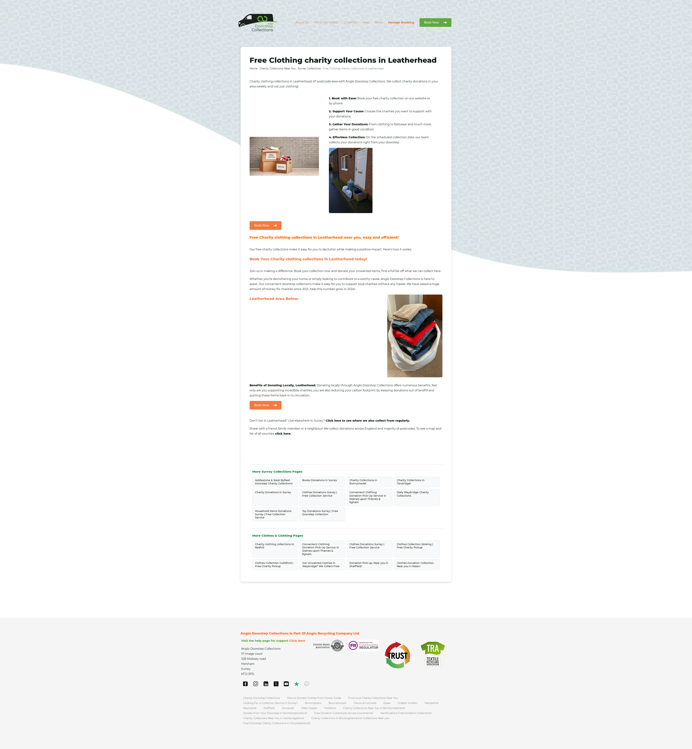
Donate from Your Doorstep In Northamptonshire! (275, 713)
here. (437, 271)
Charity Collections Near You (278, 68)
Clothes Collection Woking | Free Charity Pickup (415, 546)
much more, (423, 124)
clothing (267, 81)
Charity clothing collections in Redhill (274, 546)
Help (365, 22)
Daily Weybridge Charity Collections (413, 494)
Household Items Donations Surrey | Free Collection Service (273, 514)
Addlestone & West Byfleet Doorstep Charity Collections (273, 482)
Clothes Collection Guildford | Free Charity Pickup (274, 564)
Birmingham (313, 703)
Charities (350, 22)
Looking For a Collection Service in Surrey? (270, 703)
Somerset (288, 708)
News (379, 22)
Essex (386, 703)
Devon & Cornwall (365, 703)
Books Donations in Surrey (319, 480)
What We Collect (326, 22)
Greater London (407, 703)
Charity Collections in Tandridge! (411, 482)
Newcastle (249, 708)
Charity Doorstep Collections (261, 698)
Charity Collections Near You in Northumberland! (374, 708)
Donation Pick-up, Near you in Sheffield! (368, 564)
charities (388, 111)
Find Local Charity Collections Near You (373, 698)
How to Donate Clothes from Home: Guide (314, 698)
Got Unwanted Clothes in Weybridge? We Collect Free (321, 564)
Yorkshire (330, 708)
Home (253, 68)
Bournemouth (338, 703)
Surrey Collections (309, 68)
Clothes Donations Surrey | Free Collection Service (319, 494)
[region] (46, 716)
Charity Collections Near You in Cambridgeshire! (273, 718)
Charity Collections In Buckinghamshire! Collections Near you (350, 718)
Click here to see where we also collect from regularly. (368, 420)
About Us (302, 22)
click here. (283, 433)
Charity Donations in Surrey (273, 492)
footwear (400, 124)
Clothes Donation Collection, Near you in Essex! (415, 564)
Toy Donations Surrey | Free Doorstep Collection (320, 512)
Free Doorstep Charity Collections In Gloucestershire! (276, 723)
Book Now (431, 22)
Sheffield (269, 708)
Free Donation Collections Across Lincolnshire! (343, 713)
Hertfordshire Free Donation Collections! (406, 713)
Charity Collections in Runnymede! (363, 482)
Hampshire (431, 703)
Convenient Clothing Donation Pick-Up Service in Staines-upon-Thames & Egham (367, 497)
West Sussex (309, 708)
